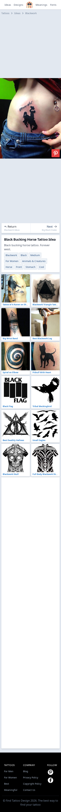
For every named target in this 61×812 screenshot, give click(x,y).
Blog (25, 771)
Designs (18, 4)
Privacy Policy (30, 777)
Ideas (8, 4)
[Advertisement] (30, 46)
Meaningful (10, 790)
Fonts (53, 4)
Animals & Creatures (34, 261)
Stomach (30, 267)
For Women (12, 261)
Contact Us (29, 790)
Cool (41, 267)
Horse (9, 267)
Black (24, 255)
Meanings (41, 4)
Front (19, 267)
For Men (8, 771)
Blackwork (31, 13)
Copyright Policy (32, 783)
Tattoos (5, 13)
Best (6, 783)
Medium (35, 255)
